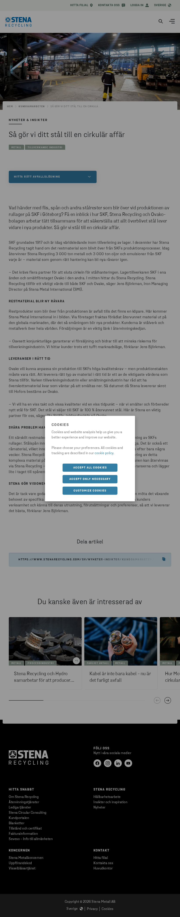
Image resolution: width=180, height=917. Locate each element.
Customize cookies (90, 490)
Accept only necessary (90, 479)
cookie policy (104, 453)
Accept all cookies (90, 467)
